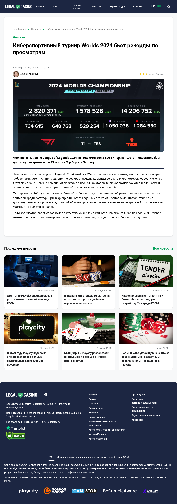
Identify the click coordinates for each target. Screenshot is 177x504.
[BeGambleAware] (120, 491)
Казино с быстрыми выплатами (106, 429)
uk (153, 6)
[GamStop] (84, 491)
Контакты (137, 419)
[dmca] (45, 436)
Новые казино (76, 7)
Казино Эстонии (97, 438)
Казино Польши (97, 434)
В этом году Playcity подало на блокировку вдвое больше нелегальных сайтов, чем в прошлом (26, 358)
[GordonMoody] (55, 491)
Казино (40, 6)
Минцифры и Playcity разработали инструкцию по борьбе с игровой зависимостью (86, 356)
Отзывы (97, 6)
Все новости (163, 248)
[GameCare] (150, 491)
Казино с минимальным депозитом (102, 423)
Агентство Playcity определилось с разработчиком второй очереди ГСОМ (29, 299)
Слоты (57, 6)
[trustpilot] (45, 428)
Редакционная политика (146, 415)
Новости (138, 6)
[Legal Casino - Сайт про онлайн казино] (17, 7)
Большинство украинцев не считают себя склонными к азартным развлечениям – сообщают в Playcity (145, 358)
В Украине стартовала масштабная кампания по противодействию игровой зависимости (87, 299)
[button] (168, 6)
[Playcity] (28, 491)
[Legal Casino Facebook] (46, 395)
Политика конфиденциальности (144, 401)
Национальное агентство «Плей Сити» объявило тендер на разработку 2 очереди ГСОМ (142, 299)
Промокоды (117, 6)
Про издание (139, 394)
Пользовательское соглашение (142, 409)
